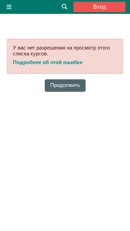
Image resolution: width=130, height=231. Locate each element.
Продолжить (65, 85)
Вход (99, 7)
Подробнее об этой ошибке (48, 62)
